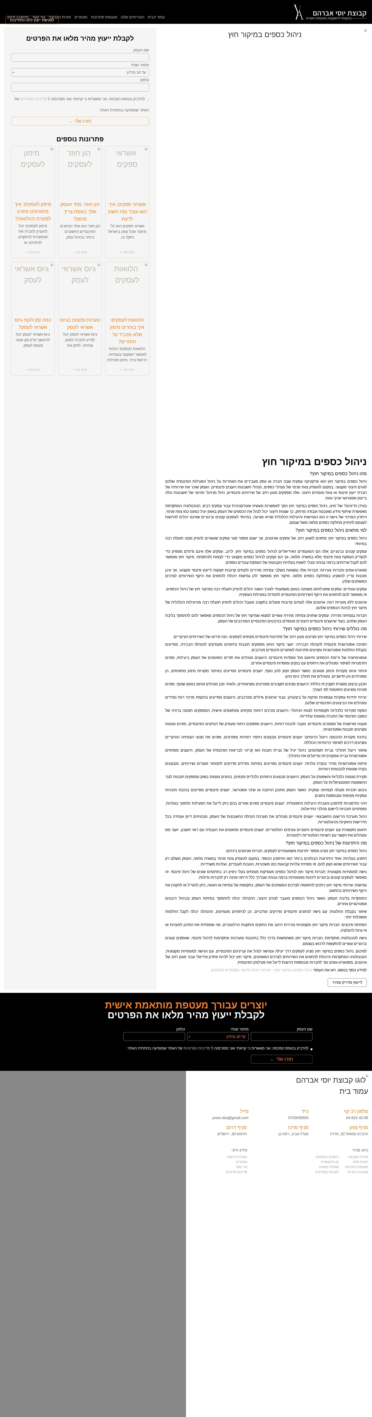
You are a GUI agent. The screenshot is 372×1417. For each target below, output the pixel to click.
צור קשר (38, 17)
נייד (304, 1111)
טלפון (144, 80)
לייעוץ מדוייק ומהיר (347, 982)
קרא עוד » (127, 252)
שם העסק (141, 50)
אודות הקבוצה (60, 17)
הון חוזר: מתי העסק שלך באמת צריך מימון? (80, 212)
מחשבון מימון (18, 17)
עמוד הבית (156, 17)
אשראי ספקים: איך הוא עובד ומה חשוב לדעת (127, 212)
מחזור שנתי (140, 65)
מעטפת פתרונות (104, 17)
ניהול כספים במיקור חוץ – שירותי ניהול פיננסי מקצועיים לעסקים (262, 970)
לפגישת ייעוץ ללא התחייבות (32, 20)
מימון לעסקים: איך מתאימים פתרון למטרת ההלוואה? (33, 211)
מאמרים (80, 17)
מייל (244, 1111)
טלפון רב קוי (356, 1111)
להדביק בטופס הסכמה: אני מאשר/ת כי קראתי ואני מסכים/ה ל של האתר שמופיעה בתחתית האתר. (217, 1048)
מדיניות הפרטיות (33, 99)
